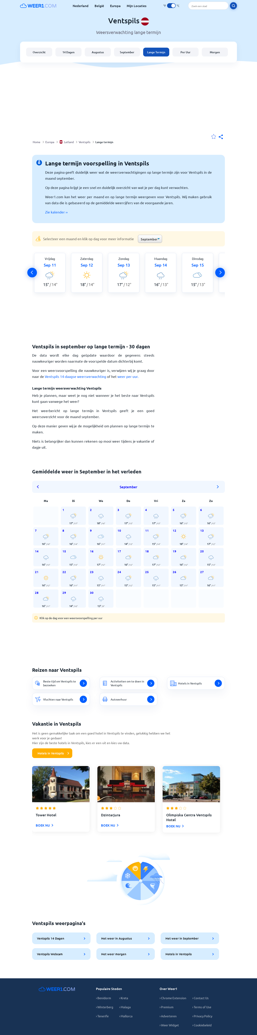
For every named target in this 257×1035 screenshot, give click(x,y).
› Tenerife (102, 1016)
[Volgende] (220, 272)
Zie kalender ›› (56, 212)
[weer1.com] (38, 5)
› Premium (166, 1007)
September (127, 52)
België (99, 5)
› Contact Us (200, 998)
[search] (233, 5)
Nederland (81, 5)
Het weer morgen (113, 954)
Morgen (215, 52)
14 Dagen (68, 52)
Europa (115, 5)
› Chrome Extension (173, 998)
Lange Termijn (156, 52)
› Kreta (123, 998)
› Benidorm (103, 998)
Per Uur (186, 52)
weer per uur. (128, 376)
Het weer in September (182, 938)
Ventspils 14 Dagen (50, 938)
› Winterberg (104, 1007)
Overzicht (39, 52)
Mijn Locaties (136, 5)
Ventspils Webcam (50, 954)
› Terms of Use (201, 1007)
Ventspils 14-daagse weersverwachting (75, 376)
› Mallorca (126, 1016)
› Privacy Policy (202, 1016)
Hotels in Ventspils (51, 753)
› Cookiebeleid (202, 1025)
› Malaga (125, 1007)
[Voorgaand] (32, 272)
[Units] (171, 5)
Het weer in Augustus (116, 938)
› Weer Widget (169, 1025)
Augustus (98, 52)
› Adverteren (168, 1016)
